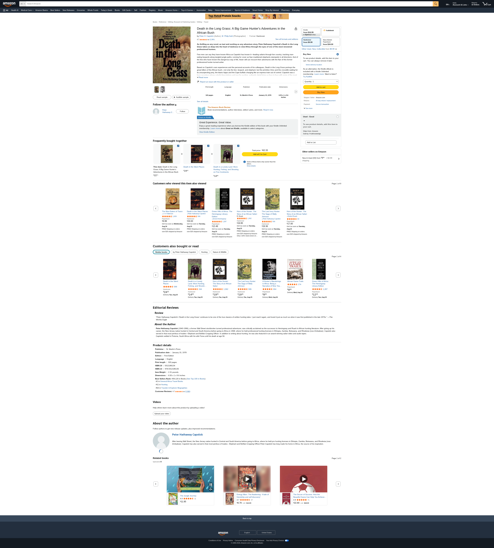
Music (160, 10)
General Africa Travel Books (171, 381)
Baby (210, 10)
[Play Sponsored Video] (247, 479)
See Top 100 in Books (196, 379)
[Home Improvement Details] (232, 10)
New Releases (68, 10)
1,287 (325, 289)
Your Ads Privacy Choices (275, 540)
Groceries (81, 10)
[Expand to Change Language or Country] (254, 533)
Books (117, 10)
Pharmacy (285, 10)
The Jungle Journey (188, 496)
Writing (199, 22)
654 (274, 289)
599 (175, 287)
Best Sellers (55, 10)
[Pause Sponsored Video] (211, 484)
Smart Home (257, 10)
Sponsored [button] (156, 462)
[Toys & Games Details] (194, 10)
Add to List (311, 142)
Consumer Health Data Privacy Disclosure (249, 540)
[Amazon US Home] (223, 533)
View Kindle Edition (207, 132)
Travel (206, 22)
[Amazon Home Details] (178, 10)
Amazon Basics (41, 10)
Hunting (164, 384)
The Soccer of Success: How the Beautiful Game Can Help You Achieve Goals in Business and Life (308, 495)
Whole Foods (92, 10)
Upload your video (161, 414)
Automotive (201, 10)
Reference (162, 22)
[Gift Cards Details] (131, 10)
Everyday (296, 10)
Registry (152, 10)
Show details (251, 166)
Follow (182, 111)
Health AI (14, 10)
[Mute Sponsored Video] (211, 489)
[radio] (311, 32)
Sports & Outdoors (242, 10)
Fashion (143, 10)
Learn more (215, 128)
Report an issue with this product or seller (217, 82)
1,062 (226, 289)
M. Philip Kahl (227, 36)
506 (250, 289)
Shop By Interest (272, 10)
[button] (5, 10)
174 (299, 284)
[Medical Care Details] (32, 10)
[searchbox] (229, 3)
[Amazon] (9, 4)
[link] (197, 154)
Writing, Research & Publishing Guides (181, 22)
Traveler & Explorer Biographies (174, 388)
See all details (202, 101)
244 (200, 289)
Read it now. (268, 110)
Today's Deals (106, 10)
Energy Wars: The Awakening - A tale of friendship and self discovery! (253, 495)
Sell (135, 10)
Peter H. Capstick (206, 36)
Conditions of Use (215, 540)
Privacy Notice (228, 540)
